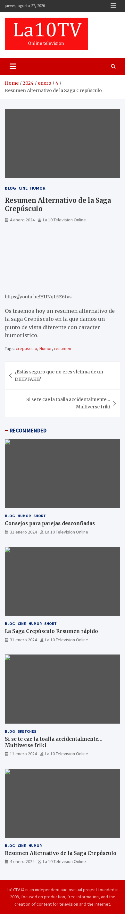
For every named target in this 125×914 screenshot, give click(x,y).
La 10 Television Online (64, 220)
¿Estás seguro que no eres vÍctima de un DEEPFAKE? (59, 375)
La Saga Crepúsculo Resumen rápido (51, 631)
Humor (38, 188)
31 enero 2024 (23, 532)
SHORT (39, 515)
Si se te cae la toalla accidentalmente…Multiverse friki (68, 403)
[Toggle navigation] (13, 66)
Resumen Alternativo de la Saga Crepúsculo (60, 853)
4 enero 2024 (22, 220)
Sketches (27, 731)
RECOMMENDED (28, 430)
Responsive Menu (113, 6)
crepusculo (26, 348)
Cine (23, 188)
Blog (10, 188)
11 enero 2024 (23, 753)
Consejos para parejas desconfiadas (50, 523)
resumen (62, 348)
